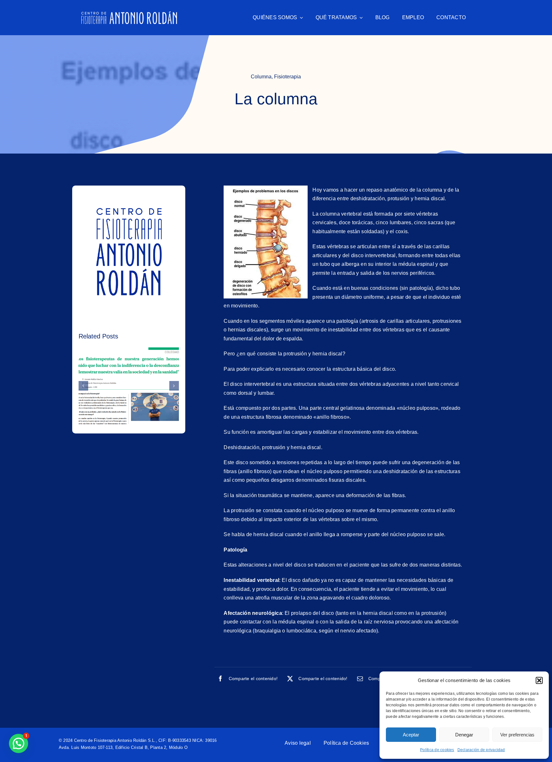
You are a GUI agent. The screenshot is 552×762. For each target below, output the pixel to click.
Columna (261, 76)
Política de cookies (437, 750)
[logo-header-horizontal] (129, 13)
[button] (539, 680)
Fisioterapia (287, 76)
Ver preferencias (517, 734)
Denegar (464, 734)
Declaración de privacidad (481, 750)
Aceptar (411, 734)
